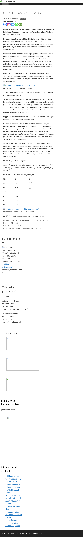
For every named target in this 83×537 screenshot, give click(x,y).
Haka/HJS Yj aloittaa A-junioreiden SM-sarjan (22, 228)
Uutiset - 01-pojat (10, 223)
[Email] (20, 24)
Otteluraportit (15, 220)
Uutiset (46, 220)
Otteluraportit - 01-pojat (32, 220)
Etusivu (6, 220)
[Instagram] (9, 24)
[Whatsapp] (16, 24)
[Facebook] (5, 24)
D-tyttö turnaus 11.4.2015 (13, 225)
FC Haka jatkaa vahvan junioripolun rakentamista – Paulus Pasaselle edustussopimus (13, 481)
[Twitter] (13, 24)
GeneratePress (37, 533)
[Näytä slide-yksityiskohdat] (22, 350)
